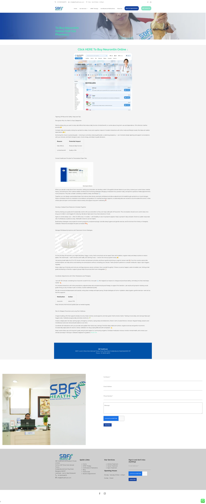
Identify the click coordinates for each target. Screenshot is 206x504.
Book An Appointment (132, 8)
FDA (95, 332)
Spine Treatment (112, 468)
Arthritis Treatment (112, 464)
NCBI (92, 332)
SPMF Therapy (94, 8)
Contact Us (147, 8)
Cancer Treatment (112, 466)
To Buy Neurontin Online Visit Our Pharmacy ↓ (67, 31)
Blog (84, 470)
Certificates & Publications (108, 8)
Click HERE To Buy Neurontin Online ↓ (103, 49)
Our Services (83, 8)
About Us (119, 8)
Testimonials (86, 471)
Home (75, 8)
